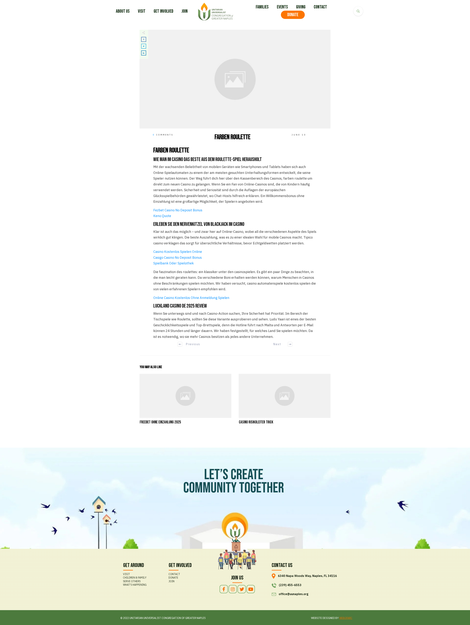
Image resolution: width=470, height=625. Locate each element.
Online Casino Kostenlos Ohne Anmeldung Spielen (191, 298)
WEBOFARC (345, 618)
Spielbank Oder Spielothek (173, 263)
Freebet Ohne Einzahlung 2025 (185, 401)
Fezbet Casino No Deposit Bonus (177, 210)
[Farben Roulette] (235, 79)
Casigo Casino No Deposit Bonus (177, 257)
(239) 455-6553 (290, 585)
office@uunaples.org (293, 594)
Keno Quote (162, 216)
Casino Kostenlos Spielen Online (177, 252)
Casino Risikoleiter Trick (284, 401)
